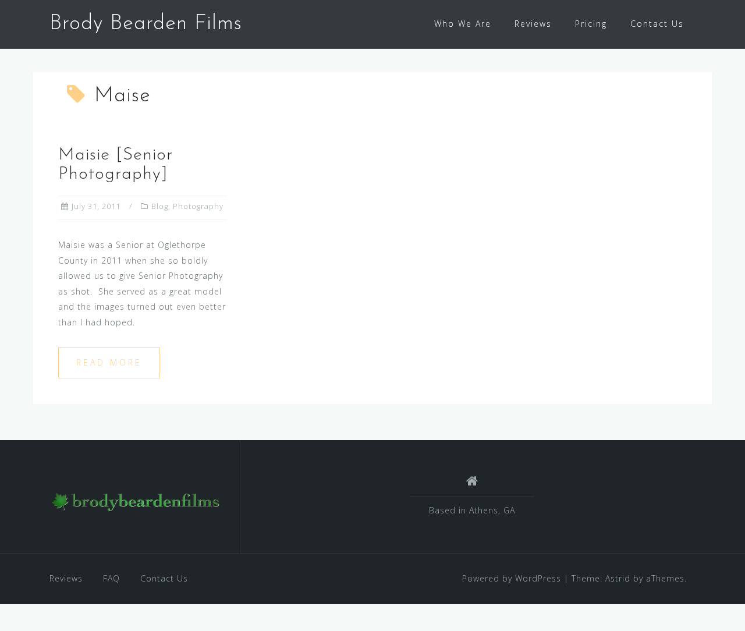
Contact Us (657, 23)
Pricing (591, 23)
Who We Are (462, 23)
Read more (109, 362)
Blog (159, 206)
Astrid (617, 578)
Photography (198, 206)
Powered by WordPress (511, 578)
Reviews (533, 23)
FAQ (111, 578)
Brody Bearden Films (145, 23)
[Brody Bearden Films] (135, 501)
